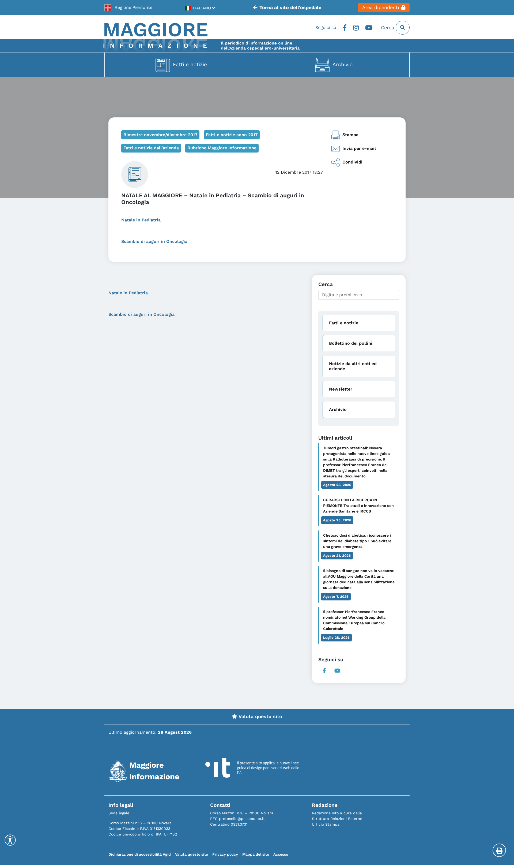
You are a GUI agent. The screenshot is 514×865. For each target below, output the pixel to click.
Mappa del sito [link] (255, 854)
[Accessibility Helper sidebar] (10, 840)
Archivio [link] (342, 64)
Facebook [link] (345, 28)
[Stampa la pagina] (499, 850)
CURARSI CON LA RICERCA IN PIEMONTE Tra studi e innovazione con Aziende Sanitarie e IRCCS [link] (358, 505)
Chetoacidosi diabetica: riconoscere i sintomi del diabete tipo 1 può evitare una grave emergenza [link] (357, 541)
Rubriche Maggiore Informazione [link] (221, 147)
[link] (128, 7)
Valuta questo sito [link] (259, 716)
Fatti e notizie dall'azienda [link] (151, 147)
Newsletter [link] (340, 389)
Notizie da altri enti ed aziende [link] (353, 366)
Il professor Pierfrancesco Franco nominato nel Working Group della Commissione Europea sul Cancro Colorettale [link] (354, 620)
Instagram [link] (356, 28)
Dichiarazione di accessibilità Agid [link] (139, 854)
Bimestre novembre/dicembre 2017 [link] (160, 134)
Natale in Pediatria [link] (141, 219)
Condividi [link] (352, 162)
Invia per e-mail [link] (359, 148)
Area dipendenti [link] (380, 7)
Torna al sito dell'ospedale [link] (290, 7)
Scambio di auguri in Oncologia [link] (155, 241)
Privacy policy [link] (225, 854)
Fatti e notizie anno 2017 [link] (232, 134)
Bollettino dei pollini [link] (350, 343)
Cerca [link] (388, 27)
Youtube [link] (369, 28)
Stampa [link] (350, 134)
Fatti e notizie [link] (190, 64)
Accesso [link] (280, 854)
